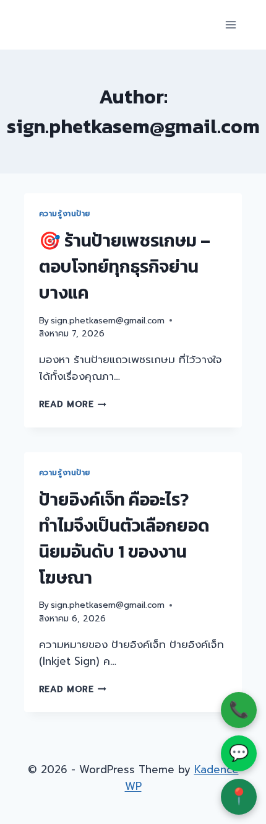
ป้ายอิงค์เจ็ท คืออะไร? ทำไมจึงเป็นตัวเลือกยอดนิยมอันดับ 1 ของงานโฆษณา (124, 538)
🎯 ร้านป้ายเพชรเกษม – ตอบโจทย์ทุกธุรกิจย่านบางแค (124, 266)
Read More (73, 404)
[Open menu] (231, 24)
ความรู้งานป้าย (65, 213)
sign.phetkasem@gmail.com (108, 320)
